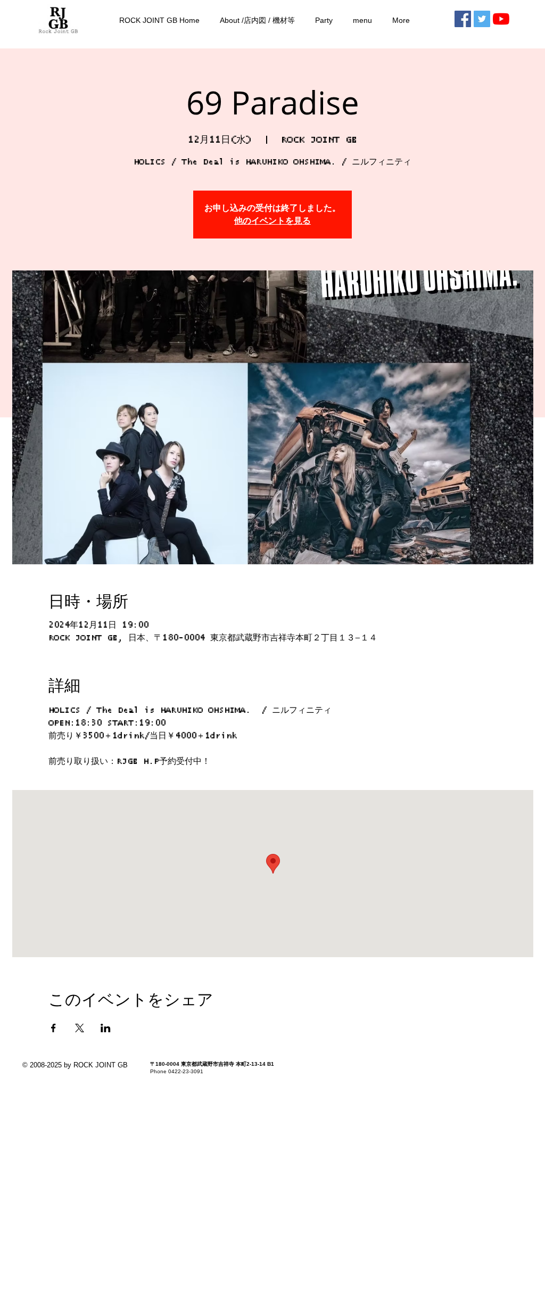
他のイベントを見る (272, 221)
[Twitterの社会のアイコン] (482, 19)
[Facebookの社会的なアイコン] (463, 19)
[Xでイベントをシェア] (80, 1028)
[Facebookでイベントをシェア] (53, 1028)
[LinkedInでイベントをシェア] (106, 1028)
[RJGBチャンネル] (501, 19)
